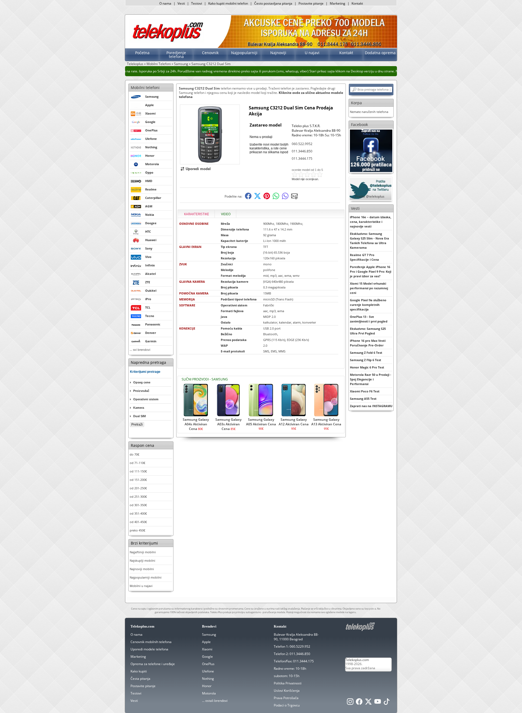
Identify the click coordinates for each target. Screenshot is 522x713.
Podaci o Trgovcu (287, 705)
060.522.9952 (302, 144)
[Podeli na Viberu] (285, 198)
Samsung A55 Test (363, 399)
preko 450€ (137, 530)
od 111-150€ (138, 471)
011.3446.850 (302, 151)
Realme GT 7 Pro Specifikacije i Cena (364, 257)
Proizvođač (141, 390)
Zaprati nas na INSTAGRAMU (371, 406)
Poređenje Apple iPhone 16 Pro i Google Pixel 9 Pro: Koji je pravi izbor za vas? (370, 271)
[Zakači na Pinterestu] (266, 198)
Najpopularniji (244, 52)
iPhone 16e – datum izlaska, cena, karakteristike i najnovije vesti (370, 221)
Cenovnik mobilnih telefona (151, 642)
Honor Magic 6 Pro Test (367, 367)
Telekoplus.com (357, 659)
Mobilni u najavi (141, 586)
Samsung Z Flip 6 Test (365, 360)
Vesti (181, 3)
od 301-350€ (138, 505)
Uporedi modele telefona (149, 649)
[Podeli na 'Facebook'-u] (248, 198)
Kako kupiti (138, 671)
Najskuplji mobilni (142, 560)
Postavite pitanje (311, 3)
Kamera (138, 407)
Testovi (196, 3)
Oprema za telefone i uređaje (152, 664)
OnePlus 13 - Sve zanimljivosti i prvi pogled (368, 319)
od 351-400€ (138, 513)
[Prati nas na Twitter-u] (368, 703)
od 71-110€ (137, 463)
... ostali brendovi (215, 700)
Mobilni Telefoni (159, 64)
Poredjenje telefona (176, 54)
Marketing (337, 3)
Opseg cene (141, 382)
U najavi (312, 52)
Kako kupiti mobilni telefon (228, 3)
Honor (207, 686)
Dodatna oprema (380, 52)
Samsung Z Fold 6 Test (366, 353)
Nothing (208, 678)
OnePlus (208, 664)
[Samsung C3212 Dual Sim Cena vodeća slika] (210, 162)
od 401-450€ (138, 522)
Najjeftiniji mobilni (143, 552)
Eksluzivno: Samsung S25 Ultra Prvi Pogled (368, 331)
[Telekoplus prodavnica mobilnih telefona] (166, 41)
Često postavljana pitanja (273, 3)
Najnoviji (278, 52)
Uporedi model (198, 169)
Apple (206, 642)
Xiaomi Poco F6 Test (365, 391)
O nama (165, 3)
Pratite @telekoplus (369, 196)
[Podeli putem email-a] (294, 198)
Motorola (209, 693)
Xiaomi (207, 649)
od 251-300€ (138, 496)
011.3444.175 (302, 158)
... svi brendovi (140, 350)
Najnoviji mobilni (142, 569)
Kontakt (357, 3)
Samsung (181, 64)
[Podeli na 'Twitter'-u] (257, 198)
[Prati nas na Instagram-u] (350, 703)
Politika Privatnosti (288, 683)
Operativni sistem (146, 399)
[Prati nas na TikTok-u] (386, 703)
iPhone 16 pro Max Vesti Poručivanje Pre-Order (368, 343)
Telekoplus (135, 64)
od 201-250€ (138, 488)
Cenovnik (210, 52)
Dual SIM (139, 416)
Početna (142, 52)
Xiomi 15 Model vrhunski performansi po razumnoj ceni (369, 288)
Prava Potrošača (286, 698)
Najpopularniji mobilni (145, 577)
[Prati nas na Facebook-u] (371, 150)
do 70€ (134, 454)
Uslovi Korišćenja (287, 690)
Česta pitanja (140, 678)
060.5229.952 (300, 646)
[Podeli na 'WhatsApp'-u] (276, 198)
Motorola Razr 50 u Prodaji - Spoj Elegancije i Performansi (370, 379)
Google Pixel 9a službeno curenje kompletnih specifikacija (368, 304)
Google (207, 656)
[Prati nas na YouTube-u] (377, 703)
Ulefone (208, 671)
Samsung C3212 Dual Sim (211, 64)
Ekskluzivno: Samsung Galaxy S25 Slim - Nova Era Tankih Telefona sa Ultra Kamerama (369, 241)
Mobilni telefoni (145, 87)
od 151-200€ (138, 480)
